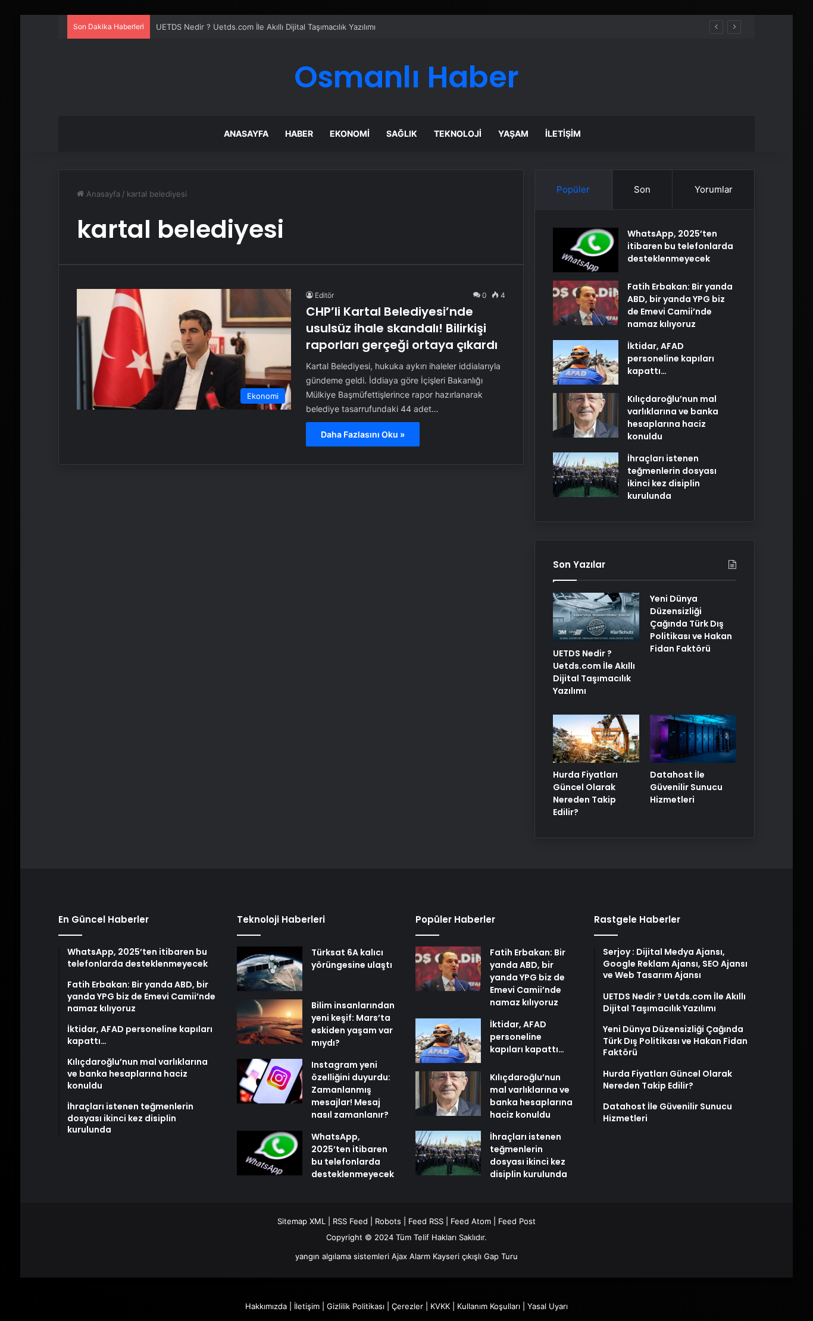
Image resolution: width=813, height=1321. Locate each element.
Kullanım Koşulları (488, 1306)
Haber (299, 133)
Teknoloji (457, 133)
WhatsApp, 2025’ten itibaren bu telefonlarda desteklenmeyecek (680, 246)
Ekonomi (350, 133)
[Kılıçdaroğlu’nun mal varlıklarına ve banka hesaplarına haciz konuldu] (585, 415)
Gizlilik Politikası (355, 1306)
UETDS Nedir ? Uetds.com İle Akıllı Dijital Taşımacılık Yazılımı (266, 27)
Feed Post (517, 1221)
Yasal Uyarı (547, 1306)
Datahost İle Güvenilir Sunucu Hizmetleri (686, 787)
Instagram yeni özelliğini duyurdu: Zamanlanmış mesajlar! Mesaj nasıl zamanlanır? (350, 1090)
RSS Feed (350, 1221)
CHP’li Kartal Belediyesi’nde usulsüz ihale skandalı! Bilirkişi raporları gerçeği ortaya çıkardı (402, 328)
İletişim (563, 133)
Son (642, 189)
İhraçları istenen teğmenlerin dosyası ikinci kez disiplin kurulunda (672, 477)
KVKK (440, 1306)
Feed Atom (471, 1221)
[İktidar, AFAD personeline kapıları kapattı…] (585, 362)
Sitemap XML (301, 1221)
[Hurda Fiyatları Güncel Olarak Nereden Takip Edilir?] (596, 739)
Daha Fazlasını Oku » (363, 434)
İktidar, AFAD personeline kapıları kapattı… (670, 358)
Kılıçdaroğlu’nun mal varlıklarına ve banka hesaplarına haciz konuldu (672, 417)
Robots (388, 1221)
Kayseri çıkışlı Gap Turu (475, 1256)
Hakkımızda (266, 1306)
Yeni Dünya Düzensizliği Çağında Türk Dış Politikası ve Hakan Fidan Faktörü (691, 624)
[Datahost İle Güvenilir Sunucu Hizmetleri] (693, 739)
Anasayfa (246, 133)
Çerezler (407, 1306)
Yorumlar (714, 189)
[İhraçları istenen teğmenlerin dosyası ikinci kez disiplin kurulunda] (585, 474)
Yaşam (513, 133)
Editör (324, 295)
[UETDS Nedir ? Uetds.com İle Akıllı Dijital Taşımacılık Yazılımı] (596, 617)
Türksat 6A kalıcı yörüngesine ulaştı (351, 958)
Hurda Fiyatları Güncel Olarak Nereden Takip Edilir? (585, 793)
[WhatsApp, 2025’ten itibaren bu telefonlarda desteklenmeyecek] (585, 250)
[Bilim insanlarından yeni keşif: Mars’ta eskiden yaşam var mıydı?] (269, 1021)
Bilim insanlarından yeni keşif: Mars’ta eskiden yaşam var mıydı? (353, 1024)
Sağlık (401, 133)
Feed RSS (425, 1221)
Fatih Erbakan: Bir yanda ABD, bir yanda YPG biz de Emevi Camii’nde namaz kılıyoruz (680, 305)
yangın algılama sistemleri (342, 1256)
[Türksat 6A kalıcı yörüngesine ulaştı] (269, 968)
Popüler (573, 189)
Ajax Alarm (411, 1256)
